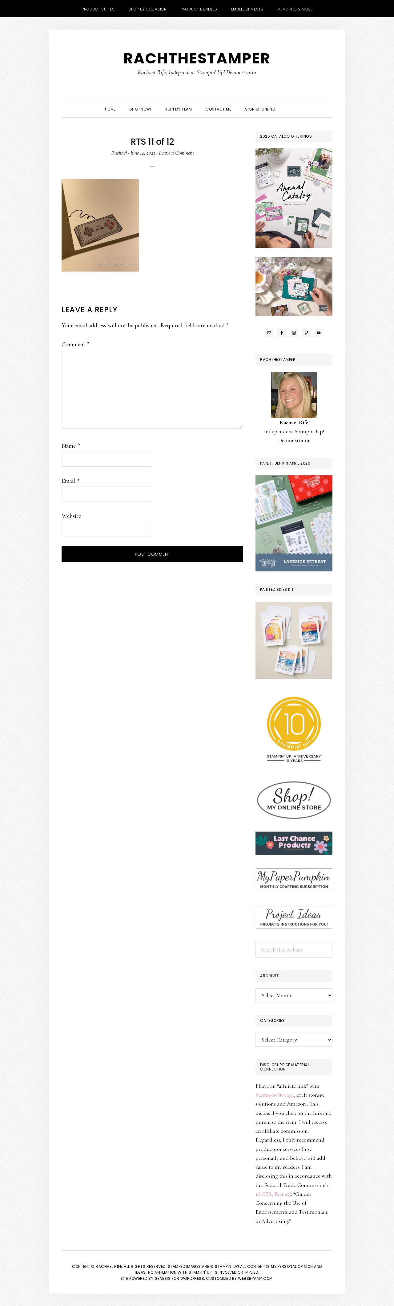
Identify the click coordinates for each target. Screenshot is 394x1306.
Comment (76, 344)
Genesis (163, 1278)
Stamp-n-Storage (274, 1094)
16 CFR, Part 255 (273, 1194)
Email (70, 481)
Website (71, 516)
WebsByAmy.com (255, 1278)
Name (71, 445)
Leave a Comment (176, 152)
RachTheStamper (197, 58)
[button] (289, 104)
